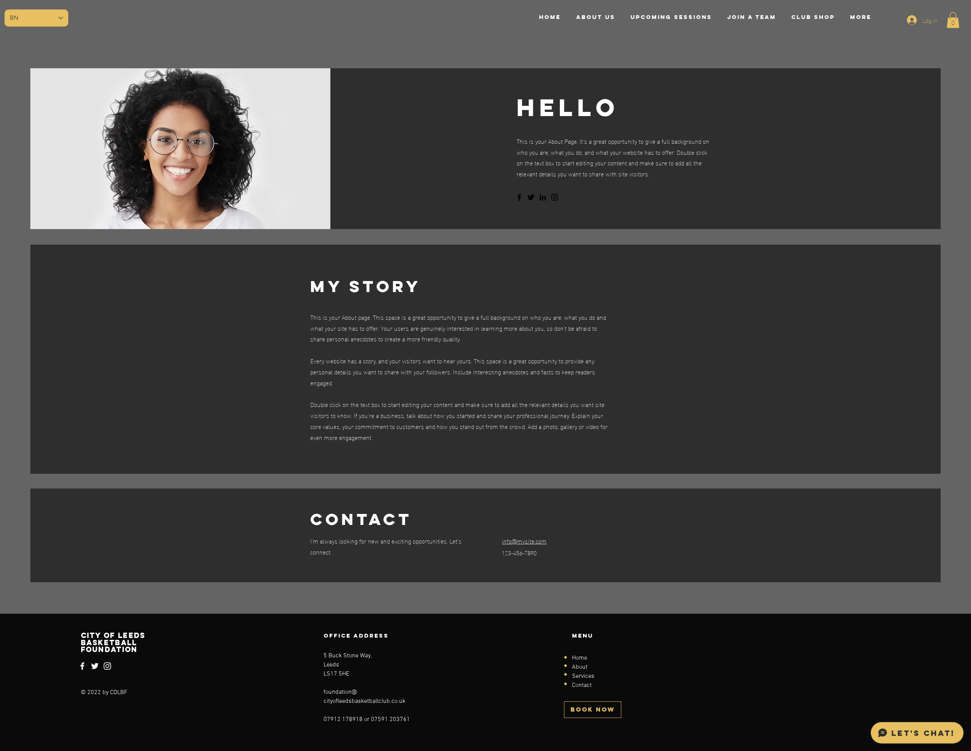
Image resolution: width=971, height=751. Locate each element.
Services (583, 676)
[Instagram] (554, 197)
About (580, 667)
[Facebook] (519, 197)
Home (579, 658)
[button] (953, 20)
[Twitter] (531, 197)
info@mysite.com (524, 540)
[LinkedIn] (542, 197)
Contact (582, 685)
